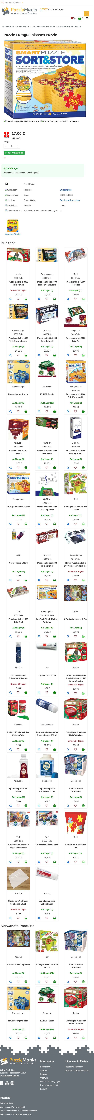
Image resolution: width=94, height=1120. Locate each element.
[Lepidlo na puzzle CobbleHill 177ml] (39, 806)
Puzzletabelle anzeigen (70, 200)
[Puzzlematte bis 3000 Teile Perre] (39, 468)
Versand (43, 1070)
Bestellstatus (45, 1067)
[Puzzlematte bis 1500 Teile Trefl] (10, 636)
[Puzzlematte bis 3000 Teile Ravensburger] (39, 299)
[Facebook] (1, 1084)
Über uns (44, 1078)
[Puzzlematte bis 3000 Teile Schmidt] (39, 355)
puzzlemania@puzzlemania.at (13, 1073)
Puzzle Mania (8, 26)
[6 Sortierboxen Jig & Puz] (68, 636)
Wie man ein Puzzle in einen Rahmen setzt (18, 1111)
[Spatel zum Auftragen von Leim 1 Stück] (10, 918)
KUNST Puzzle (47, 394)
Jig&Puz (75, 443)
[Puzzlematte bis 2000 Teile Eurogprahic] (68, 411)
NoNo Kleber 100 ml (18, 563)
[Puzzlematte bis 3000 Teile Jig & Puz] (68, 468)
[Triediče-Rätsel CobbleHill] (68, 806)
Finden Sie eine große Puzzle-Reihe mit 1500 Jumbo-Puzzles (76, 678)
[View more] (18, 262)
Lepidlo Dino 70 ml (47, 675)
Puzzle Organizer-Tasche (44, 26)
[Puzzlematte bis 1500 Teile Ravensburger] (10, 355)
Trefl (76, 274)
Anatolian (47, 443)
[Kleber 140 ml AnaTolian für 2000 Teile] (10, 749)
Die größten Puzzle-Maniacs (77, 1070)
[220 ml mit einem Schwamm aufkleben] (10, 692)
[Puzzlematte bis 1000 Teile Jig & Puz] (39, 524)
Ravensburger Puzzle (18, 394)
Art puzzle (75, 330)
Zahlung (43, 1074)
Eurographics (23, 26)
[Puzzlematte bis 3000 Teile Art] (68, 355)
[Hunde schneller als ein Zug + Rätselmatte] (10, 862)
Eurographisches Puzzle (18, 507)
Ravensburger (47, 274)
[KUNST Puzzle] (39, 411)
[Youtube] (7, 1084)
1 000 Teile (18, 841)
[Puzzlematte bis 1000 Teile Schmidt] (39, 580)
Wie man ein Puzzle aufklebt (12, 1107)
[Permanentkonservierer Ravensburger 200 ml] (39, 749)
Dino (47, 668)
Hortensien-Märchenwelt (47, 845)
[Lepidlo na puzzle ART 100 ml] (10, 806)
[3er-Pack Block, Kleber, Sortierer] (39, 636)
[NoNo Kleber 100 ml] (10, 580)
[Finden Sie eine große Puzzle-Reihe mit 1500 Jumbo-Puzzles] (68, 693)
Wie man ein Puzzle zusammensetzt (15, 1114)
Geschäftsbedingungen (50, 1082)
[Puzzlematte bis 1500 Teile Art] (10, 468)
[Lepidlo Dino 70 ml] (39, 692)
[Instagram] (12, 1084)
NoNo (18, 555)
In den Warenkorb (14, 153)
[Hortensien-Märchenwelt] (39, 862)
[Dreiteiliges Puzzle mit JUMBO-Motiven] (68, 749)
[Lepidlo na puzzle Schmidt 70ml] (39, 918)
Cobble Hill (47, 781)
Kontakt (43, 1089)
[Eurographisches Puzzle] (10, 524)
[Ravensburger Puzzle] (10, 411)
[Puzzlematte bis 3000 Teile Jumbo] (10, 299)
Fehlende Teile (6, 1103)
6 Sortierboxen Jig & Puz (75, 619)
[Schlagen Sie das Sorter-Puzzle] (68, 524)
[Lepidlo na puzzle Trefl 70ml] (68, 862)
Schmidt (47, 330)
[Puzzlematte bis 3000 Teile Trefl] (68, 299)
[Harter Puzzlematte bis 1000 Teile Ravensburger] (68, 580)
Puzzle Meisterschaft (49, 1085)
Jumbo (18, 274)
